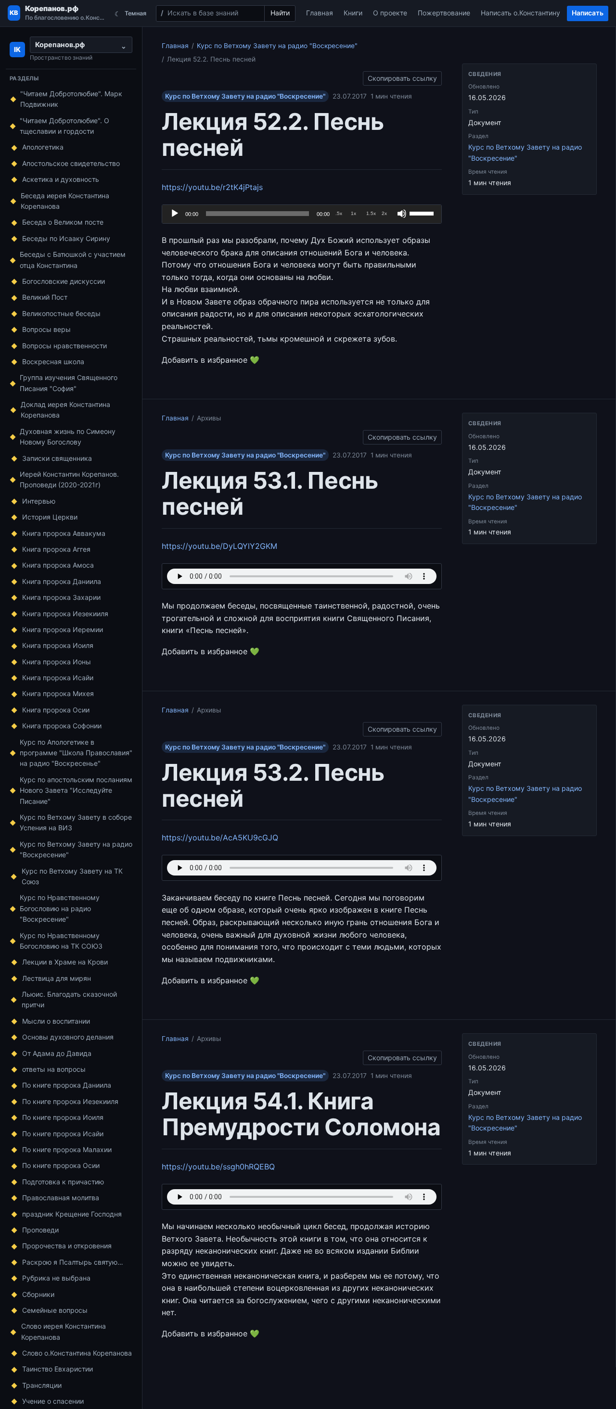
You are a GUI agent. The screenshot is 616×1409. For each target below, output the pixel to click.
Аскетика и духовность (60, 179)
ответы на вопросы (54, 1069)
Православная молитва (60, 1197)
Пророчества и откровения (67, 1246)
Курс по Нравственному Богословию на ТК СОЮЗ (61, 940)
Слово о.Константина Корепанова (77, 1353)
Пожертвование (444, 13)
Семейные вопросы (55, 1310)
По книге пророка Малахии (67, 1149)
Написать (587, 13)
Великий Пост (44, 297)
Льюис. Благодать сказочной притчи (69, 999)
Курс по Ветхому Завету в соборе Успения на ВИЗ (76, 822)
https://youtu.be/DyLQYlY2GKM (219, 546)
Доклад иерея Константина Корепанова (65, 409)
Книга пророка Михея (58, 693)
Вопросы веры (46, 329)
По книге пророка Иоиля (62, 1117)
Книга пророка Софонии (62, 726)
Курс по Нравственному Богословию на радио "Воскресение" (60, 908)
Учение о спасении (53, 1401)
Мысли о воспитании (56, 1021)
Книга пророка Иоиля (57, 645)
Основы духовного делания (68, 1037)
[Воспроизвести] (175, 213)
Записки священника (57, 458)
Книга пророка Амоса (58, 565)
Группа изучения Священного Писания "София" (68, 382)
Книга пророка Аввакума (63, 533)
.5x (338, 213)
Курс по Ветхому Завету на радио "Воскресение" (76, 849)
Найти (280, 13)
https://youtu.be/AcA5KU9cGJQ (220, 837)
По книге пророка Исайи (62, 1134)
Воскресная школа (53, 361)
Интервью (38, 501)
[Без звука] (402, 213)
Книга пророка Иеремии (62, 629)
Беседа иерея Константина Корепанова (65, 200)
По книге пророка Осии (61, 1165)
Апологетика (43, 147)
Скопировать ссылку (402, 76)
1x (353, 213)
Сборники (38, 1294)
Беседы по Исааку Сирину (66, 238)
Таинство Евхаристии (57, 1369)
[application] (302, 214)
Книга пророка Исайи (57, 677)
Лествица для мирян (56, 978)
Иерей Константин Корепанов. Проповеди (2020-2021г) (69, 479)
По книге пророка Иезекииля (70, 1101)
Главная (319, 13)
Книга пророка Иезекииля (65, 613)
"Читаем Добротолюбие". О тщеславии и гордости (64, 125)
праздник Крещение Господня (72, 1214)
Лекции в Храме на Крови (65, 962)
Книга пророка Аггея (56, 549)
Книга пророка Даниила (61, 581)
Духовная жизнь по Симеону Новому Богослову (68, 436)
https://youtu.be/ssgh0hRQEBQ (218, 1166)
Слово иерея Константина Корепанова (63, 1331)
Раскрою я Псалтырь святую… (72, 1262)
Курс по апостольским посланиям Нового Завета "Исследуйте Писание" (76, 790)
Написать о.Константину (520, 13)
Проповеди (40, 1230)
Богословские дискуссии (63, 281)
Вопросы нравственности (64, 346)
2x (384, 213)
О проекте (390, 13)
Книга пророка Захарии (61, 597)
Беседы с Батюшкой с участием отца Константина (73, 259)
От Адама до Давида (56, 1053)
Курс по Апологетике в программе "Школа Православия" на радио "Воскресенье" (76, 753)
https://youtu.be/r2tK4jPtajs (212, 187)
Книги (353, 13)
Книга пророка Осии (56, 710)
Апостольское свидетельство (71, 163)
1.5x (371, 213)
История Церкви (49, 517)
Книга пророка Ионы (56, 662)
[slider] (423, 212)
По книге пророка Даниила (66, 1085)
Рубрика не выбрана (56, 1278)
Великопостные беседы (61, 313)
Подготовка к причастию (63, 1182)
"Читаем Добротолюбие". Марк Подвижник (71, 98)
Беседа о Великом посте (62, 222)
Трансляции (42, 1385)
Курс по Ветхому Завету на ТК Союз (72, 876)
